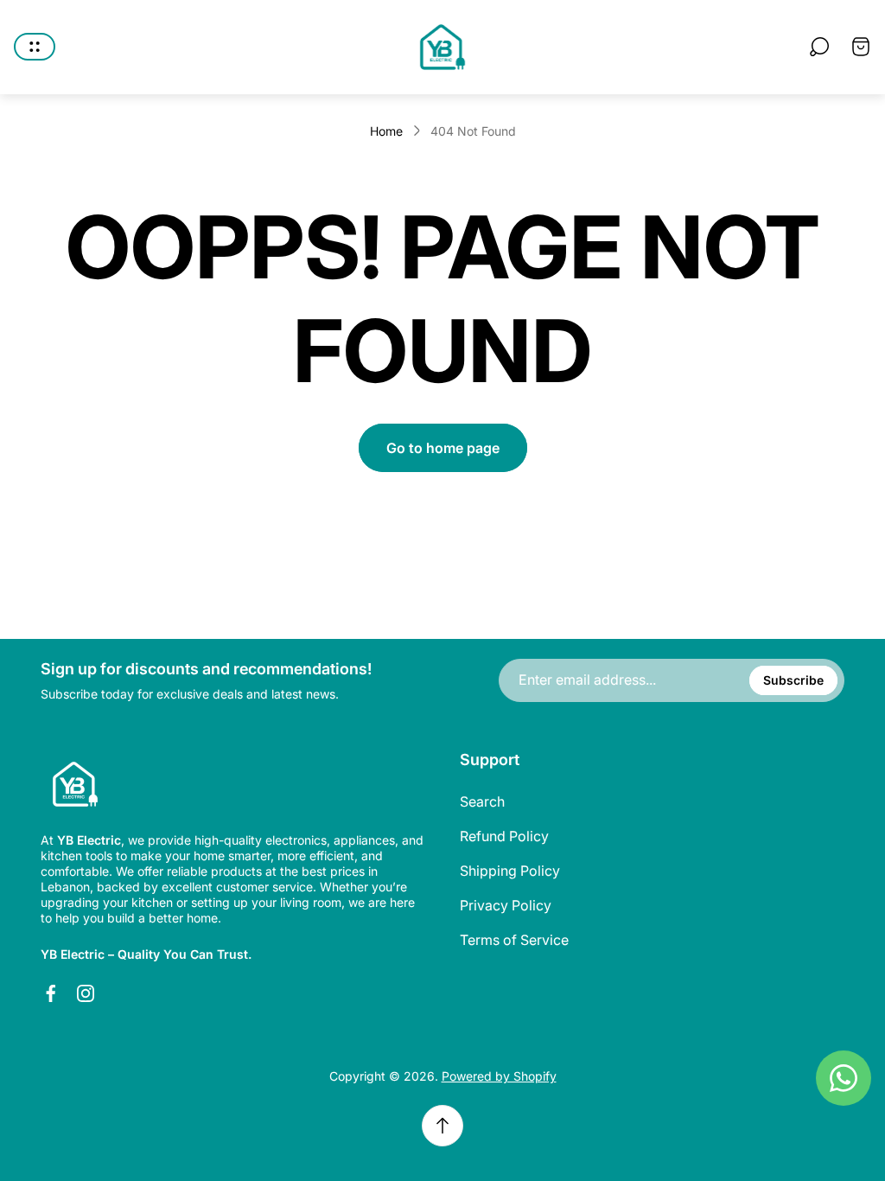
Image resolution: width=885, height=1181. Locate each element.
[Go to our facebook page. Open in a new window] (51, 993)
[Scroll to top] (442, 1125)
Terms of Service (514, 939)
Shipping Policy (510, 870)
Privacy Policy (505, 905)
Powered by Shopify (499, 1076)
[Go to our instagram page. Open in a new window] (85, 993)
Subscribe (793, 680)
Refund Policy (504, 836)
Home (386, 131)
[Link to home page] (75, 784)
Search (482, 801)
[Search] (819, 47)
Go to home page (443, 447)
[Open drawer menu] (34, 47)
